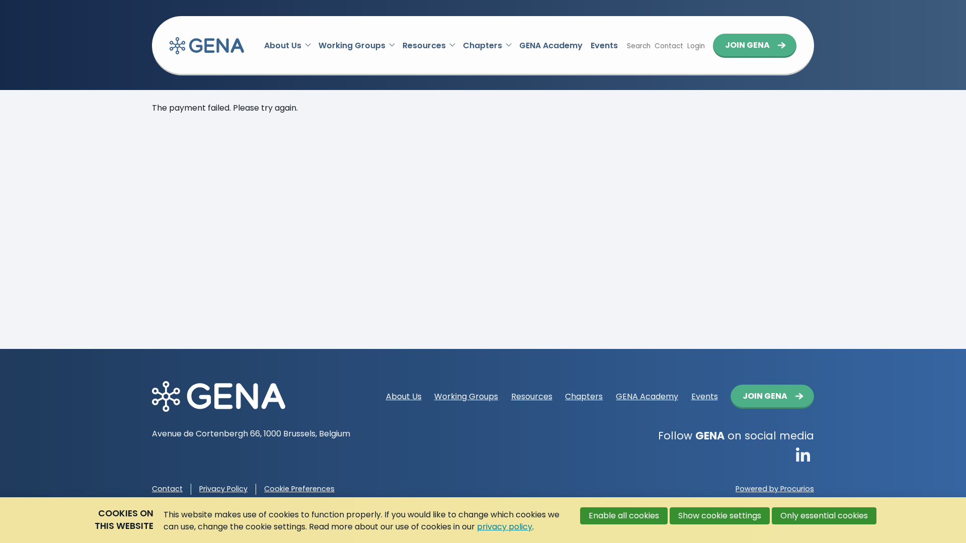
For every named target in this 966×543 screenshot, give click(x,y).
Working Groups (351, 45)
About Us (282, 45)
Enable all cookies (624, 515)
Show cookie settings (719, 515)
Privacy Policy (223, 489)
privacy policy (504, 526)
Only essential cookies (824, 515)
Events (604, 45)
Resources (424, 45)
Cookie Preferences (299, 489)
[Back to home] (207, 45)
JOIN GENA (747, 45)
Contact (167, 489)
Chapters (482, 45)
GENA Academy (551, 45)
